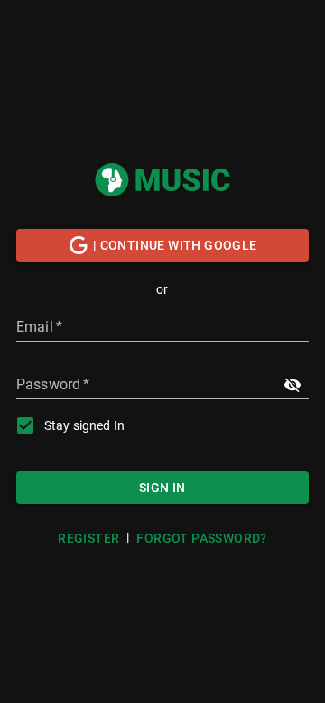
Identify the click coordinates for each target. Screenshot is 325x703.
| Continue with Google (175, 245)
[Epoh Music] (162, 179)
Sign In (162, 487)
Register (88, 538)
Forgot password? (201, 538)
